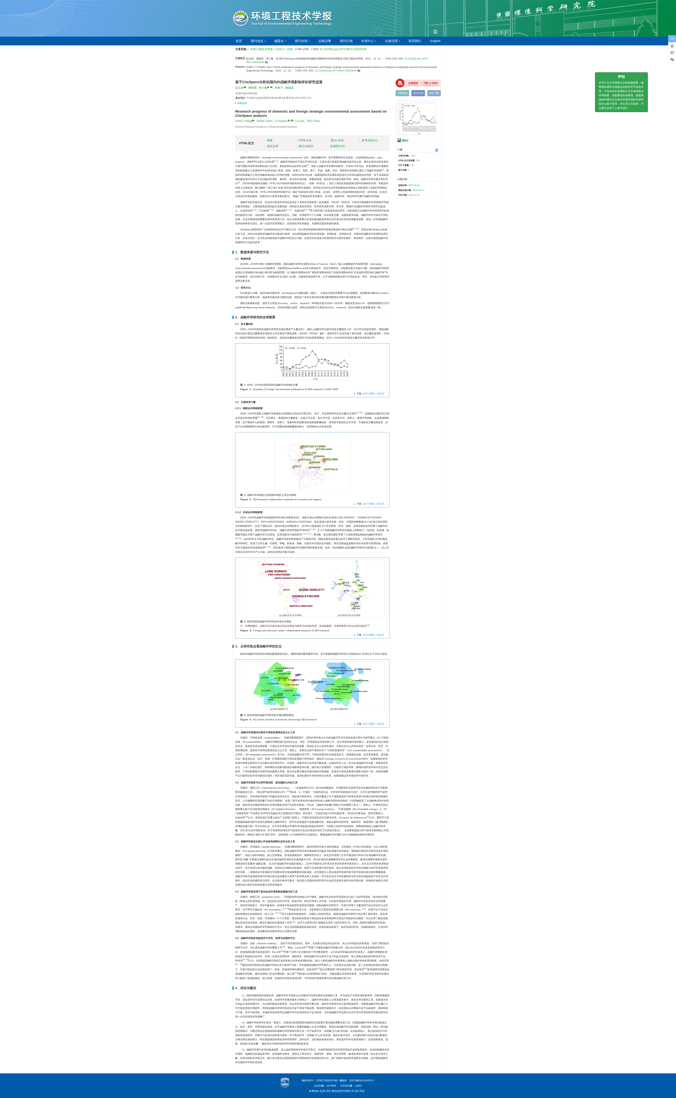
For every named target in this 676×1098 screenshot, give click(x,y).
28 (313, 529)
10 (272, 210)
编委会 (279, 41)
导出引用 (418, 93)
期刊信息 (257, 41)
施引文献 (306, 146)
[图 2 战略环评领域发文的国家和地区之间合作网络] (312, 463)
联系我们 (415, 41)
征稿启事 (324, 41)
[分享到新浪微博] (672, 52)
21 (259, 417)
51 (296, 973)
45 (307, 947)
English (435, 41)
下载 (430, 83)
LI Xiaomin (281, 120)
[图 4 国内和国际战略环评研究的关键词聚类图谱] (312, 687)
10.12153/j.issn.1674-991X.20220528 (342, 49)
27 (311, 529)
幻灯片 (380, 393)
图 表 (337, 140)
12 (290, 210)
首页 (239, 41)
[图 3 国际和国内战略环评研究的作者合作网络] (312, 590)
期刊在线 (301, 41)
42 (280, 913)
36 (246, 817)
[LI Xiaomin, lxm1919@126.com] (289, 120)
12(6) (290, 49)
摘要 (270, 140)
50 (366, 968)
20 (361, 413)
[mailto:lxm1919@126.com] (271, 87)
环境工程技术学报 (261, 49)
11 (287, 210)
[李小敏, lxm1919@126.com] (268, 87)
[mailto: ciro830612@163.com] (253, 120)
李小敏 (263, 87)
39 (287, 909)
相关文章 (272, 146)
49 (241, 964)
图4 (286, 653)
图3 (298, 517)
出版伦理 (391, 41)
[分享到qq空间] (672, 45)
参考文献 (370, 140)
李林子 (279, 87)
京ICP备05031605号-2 (361, 1080)
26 (262, 417)
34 (269, 547)
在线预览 (413, 83)
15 (309, 210)
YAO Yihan (313, 120)
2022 (279, 49)
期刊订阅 (346, 41)
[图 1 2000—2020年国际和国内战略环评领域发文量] (312, 364)
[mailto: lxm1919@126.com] (292, 120)
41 (277, 913)
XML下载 (434, 93)
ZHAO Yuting (243, 120)
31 (266, 547)
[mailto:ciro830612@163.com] (245, 87)
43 (293, 922)
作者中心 (367, 41)
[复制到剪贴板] (266, 62)
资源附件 (337, 146)
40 (364, 909)
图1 (303, 329)
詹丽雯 (252, 87)
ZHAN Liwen (264, 120)
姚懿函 (289, 87)
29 (237, 538)
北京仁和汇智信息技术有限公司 (337, 1091)
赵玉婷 (239, 87)
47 (244, 960)
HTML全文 (305, 140)
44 (284, 947)
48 (247, 960)
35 (288, 791)
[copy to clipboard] (358, 70)
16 (354, 229)
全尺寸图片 (369, 393)
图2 (310, 413)
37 (368, 817)
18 (357, 229)
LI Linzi (299, 120)
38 (285, 909)
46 (282, 951)
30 (240, 538)
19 (358, 413)
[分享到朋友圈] (672, 59)
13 (306, 210)
